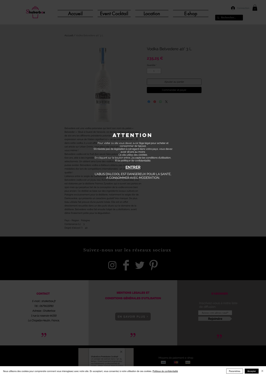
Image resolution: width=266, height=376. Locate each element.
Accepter (251, 371)
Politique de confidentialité (165, 371)
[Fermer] (262, 371)
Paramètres (234, 371)
